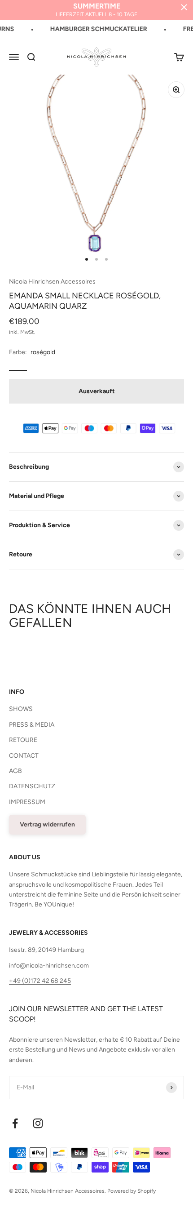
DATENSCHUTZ (32, 786)
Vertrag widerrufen (47, 824)
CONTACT (24, 756)
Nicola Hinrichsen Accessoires (52, 281)
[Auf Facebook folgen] (15, 1123)
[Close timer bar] (184, 7)
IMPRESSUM (27, 802)
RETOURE (23, 740)
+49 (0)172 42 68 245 (40, 981)
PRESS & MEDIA (31, 724)
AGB (15, 771)
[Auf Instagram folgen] (38, 1123)
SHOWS (21, 709)
